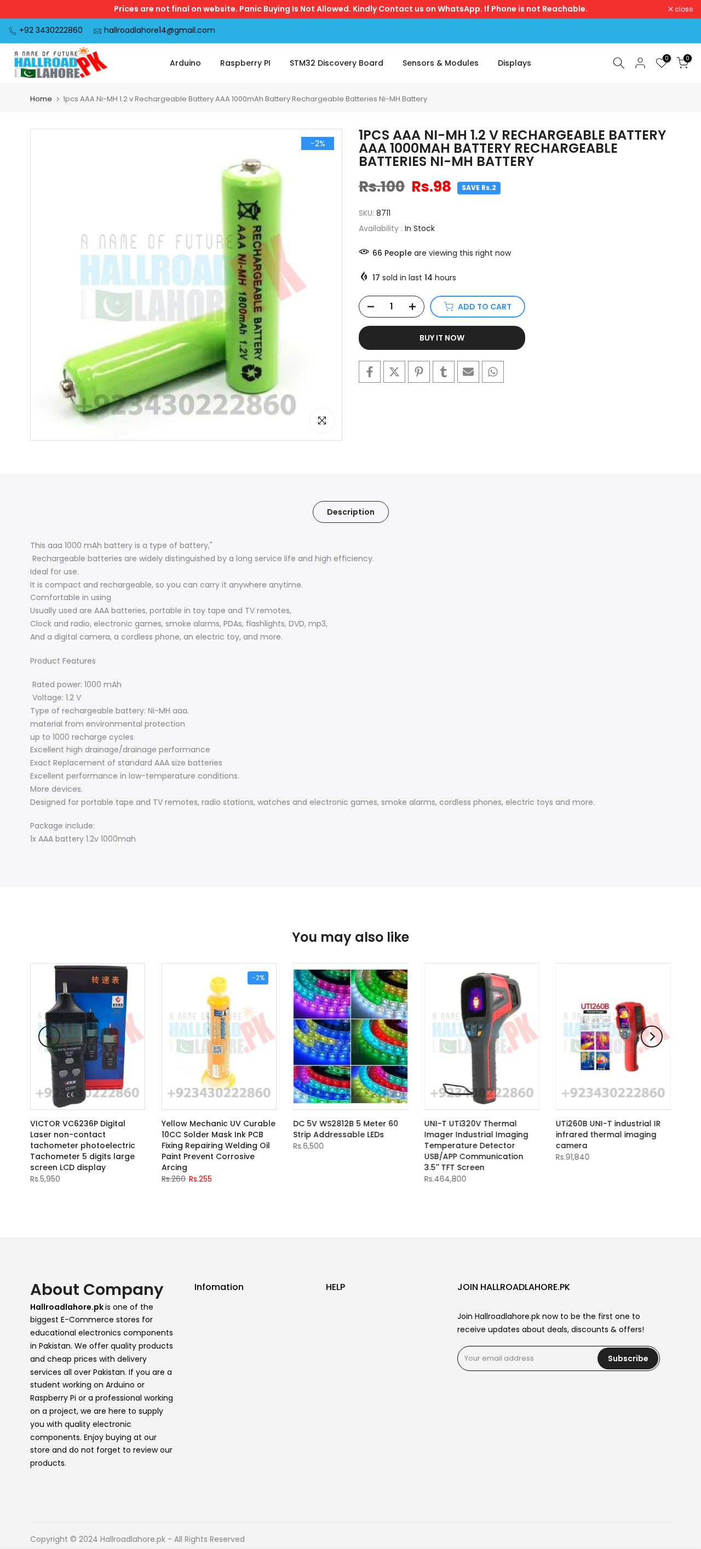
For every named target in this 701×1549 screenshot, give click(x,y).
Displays (514, 62)
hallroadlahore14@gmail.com (159, 30)
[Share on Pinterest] (419, 372)
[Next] (652, 1036)
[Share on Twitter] (394, 372)
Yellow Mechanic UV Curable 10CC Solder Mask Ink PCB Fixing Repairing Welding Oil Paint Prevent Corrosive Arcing (218, 1145)
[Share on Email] (468, 372)
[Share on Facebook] (370, 372)
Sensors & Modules (441, 62)
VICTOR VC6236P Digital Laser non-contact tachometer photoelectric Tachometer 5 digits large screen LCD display (82, 1145)
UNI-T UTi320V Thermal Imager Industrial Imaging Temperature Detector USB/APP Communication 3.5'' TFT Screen (476, 1145)
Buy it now (442, 337)
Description (351, 511)
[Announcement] (350, 9)
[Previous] (49, 1036)
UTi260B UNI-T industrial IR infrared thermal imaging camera (608, 1134)
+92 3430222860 (51, 30)
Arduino (185, 62)
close (23, 9)
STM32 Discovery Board (336, 62)
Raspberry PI (245, 62)
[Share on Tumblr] (444, 372)
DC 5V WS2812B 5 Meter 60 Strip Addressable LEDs (345, 1129)
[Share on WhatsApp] (493, 372)
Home (41, 98)
